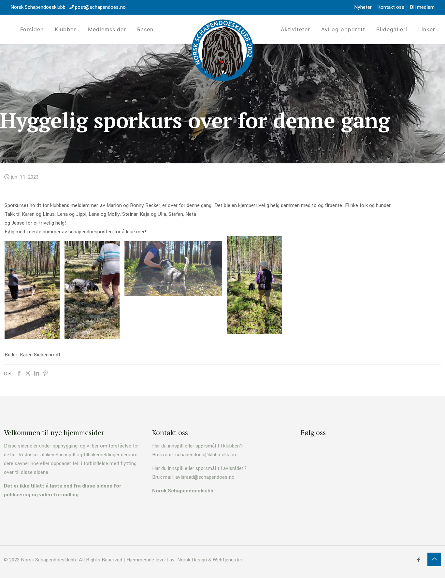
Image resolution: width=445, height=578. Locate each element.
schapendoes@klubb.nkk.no (205, 454)
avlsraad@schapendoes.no (205, 477)
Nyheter (363, 7)
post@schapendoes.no (100, 7)
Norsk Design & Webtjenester (209, 559)
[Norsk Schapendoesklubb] (222, 50)
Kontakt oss (390, 7)
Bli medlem (422, 7)
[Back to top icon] (434, 559)
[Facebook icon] (418, 560)
